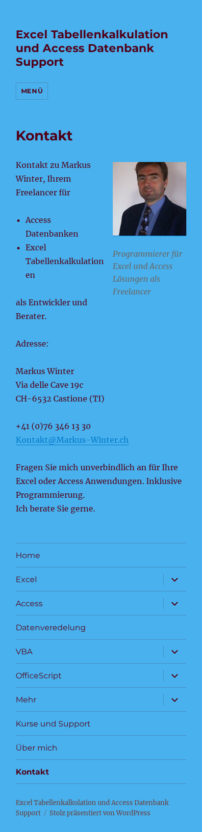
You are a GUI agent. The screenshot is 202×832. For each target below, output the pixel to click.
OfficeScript (39, 675)
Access (29, 603)
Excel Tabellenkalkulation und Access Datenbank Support (92, 48)
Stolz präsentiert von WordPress (100, 813)
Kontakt (32, 772)
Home (28, 555)
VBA (24, 651)
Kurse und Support (53, 723)
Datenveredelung (51, 627)
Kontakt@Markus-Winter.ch (72, 440)
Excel (26, 579)
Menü (32, 91)
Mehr (26, 699)
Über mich (36, 747)
